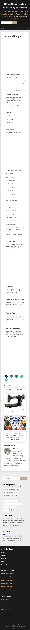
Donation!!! (3, 561)
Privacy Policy (4, 564)
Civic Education (8, 492)
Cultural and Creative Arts (11, 495)
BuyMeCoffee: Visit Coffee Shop (11, 525)
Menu (2, 28)
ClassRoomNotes (15, 4)
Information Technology (11, 501)
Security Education (9, 507)
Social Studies (8, 510)
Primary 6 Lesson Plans (7, 590)
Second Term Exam (5, 602)
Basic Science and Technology (12, 489)
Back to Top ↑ (15, 628)
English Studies (8, 498)
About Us (3, 552)
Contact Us (3, 555)
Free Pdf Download (7, 16)
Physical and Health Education (12, 504)
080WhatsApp (21, 16)
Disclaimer (3, 558)
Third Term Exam (5, 606)
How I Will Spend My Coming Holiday (16, 13)
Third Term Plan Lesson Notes (9, 11)
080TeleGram (15, 18)
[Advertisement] (15, 55)
